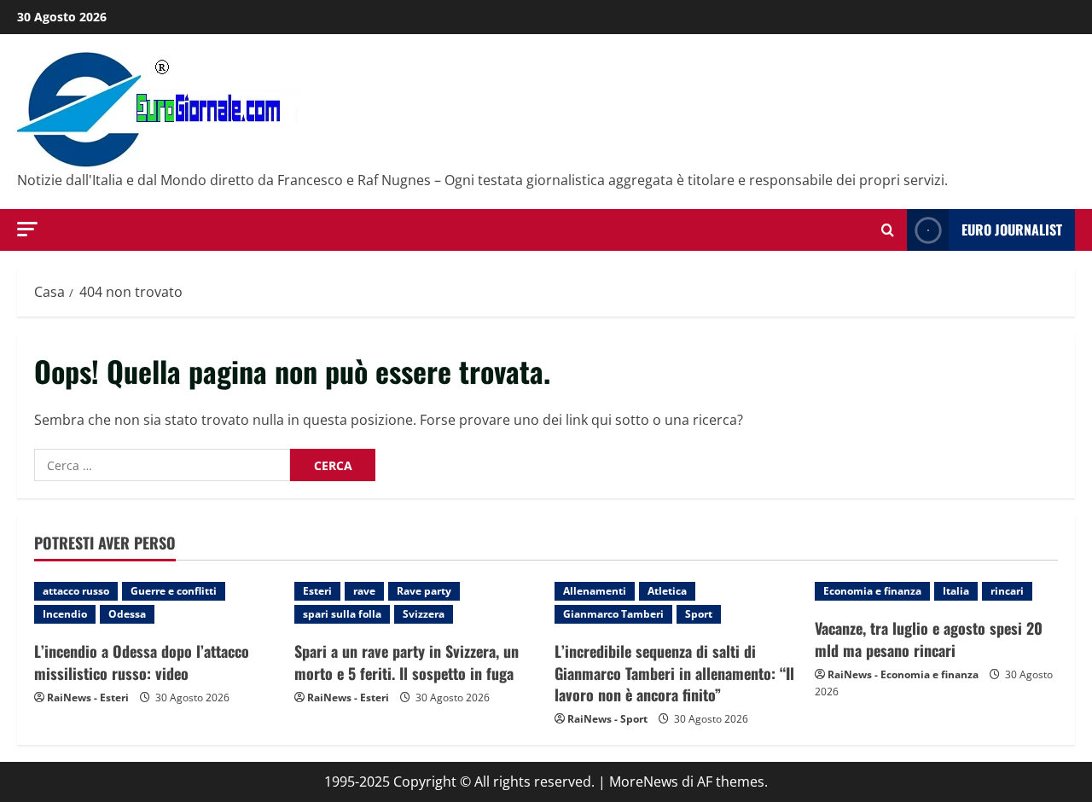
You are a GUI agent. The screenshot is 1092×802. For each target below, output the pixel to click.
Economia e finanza (872, 591)
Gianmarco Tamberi (613, 614)
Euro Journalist (1011, 229)
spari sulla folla (342, 614)
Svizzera (423, 614)
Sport (698, 614)
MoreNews (643, 781)
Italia (956, 591)
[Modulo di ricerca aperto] (887, 230)
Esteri (317, 591)
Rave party (424, 591)
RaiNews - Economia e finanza (903, 674)
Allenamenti (594, 591)
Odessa (127, 614)
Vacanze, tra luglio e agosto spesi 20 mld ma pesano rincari (929, 638)
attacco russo (76, 591)
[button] (27, 229)
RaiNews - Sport (607, 719)
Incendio (65, 614)
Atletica (667, 591)
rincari (1007, 591)
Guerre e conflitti (174, 591)
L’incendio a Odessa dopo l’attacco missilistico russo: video (141, 661)
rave (364, 591)
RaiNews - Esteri (88, 697)
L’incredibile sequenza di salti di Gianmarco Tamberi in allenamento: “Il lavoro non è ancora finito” (674, 672)
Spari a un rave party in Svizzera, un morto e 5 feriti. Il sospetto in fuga (406, 661)
